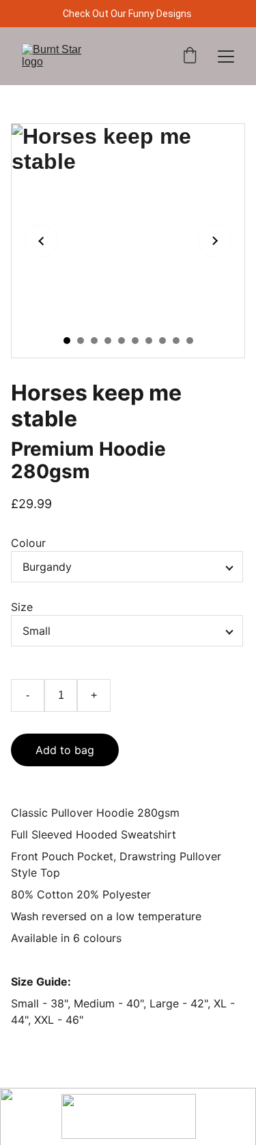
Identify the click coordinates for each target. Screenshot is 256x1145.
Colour (28, 543)
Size (22, 607)
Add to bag (64, 750)
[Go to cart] (190, 56)
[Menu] (226, 56)
